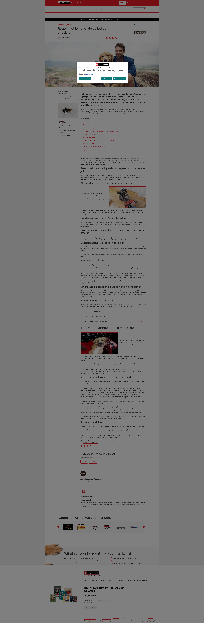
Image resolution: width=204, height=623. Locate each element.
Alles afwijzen (106, 78)
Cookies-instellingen (85, 78)
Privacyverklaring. (90, 74)
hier (80, 73)
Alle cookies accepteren (119, 78)
